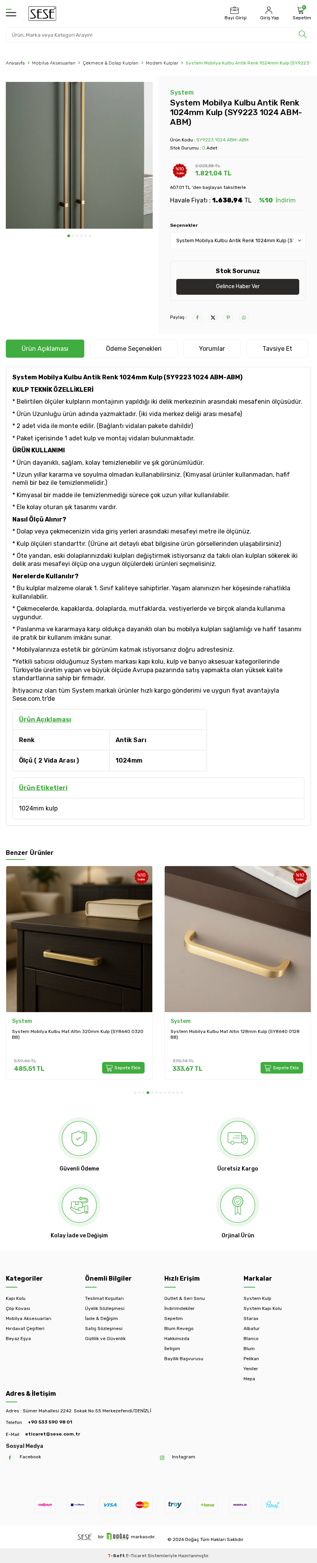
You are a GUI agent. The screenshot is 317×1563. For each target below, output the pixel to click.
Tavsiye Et (277, 348)
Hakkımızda (176, 1338)
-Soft (116, 1555)
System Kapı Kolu (263, 1308)
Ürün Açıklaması (45, 348)
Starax (251, 1318)
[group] (79, 155)
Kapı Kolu (16, 1298)
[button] (68, 235)
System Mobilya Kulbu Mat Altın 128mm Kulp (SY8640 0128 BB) (235, 1034)
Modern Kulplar (162, 63)
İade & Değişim (101, 1318)
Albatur (252, 1328)
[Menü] (11, 13)
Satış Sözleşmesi (104, 1328)
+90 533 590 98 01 (50, 1422)
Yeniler (251, 1368)
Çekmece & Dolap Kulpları (110, 63)
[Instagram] (162, 1458)
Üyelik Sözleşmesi (104, 1308)
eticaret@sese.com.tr (52, 1434)
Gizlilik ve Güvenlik (105, 1338)
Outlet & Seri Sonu (184, 1298)
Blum (249, 1348)
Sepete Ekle (127, 1067)
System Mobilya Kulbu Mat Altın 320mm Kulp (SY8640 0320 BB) (77, 1034)
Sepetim (173, 1318)
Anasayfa (15, 63)
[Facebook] (10, 1458)
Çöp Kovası (18, 1308)
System (182, 92)
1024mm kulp (38, 808)
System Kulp (257, 1298)
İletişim (172, 1348)
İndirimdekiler (179, 1308)
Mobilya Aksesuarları (53, 63)
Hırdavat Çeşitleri (25, 1328)
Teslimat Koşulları (104, 1298)
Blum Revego (179, 1328)
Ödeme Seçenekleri (134, 348)
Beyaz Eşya (18, 1338)
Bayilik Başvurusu (183, 1358)
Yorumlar (212, 348)
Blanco (251, 1338)
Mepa (249, 1378)
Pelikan (251, 1358)
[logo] (42, 13)
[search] (302, 35)
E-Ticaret (136, 1555)
